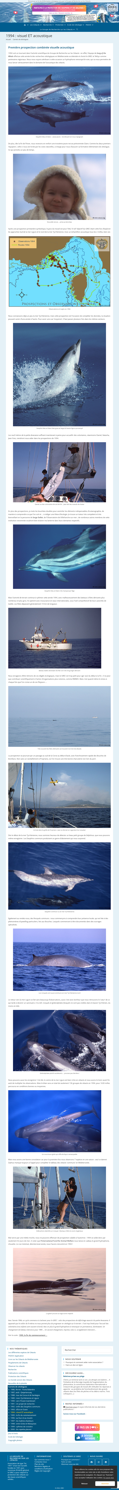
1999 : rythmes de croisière (22, 1426)
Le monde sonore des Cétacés (20, 1380)
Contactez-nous (41, 1462)
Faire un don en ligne (74, 1365)
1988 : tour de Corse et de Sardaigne (25, 1395)
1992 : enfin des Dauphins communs (25, 1406)
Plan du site (39, 1464)
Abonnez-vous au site (69, 1464)
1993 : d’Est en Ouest (19, 1409)
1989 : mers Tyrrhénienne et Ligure (25, 1398)
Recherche (12, 1369)
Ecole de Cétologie (15, 1437)
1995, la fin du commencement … (33, 1335)
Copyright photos (15, 1440)
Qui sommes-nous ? (42, 1459)
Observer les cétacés (16, 1366)
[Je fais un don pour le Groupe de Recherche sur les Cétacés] (87, 1427)
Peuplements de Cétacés (18, 1362)
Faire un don (66, 1462)
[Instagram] (98, 1462)
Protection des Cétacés (17, 1376)
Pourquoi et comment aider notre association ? (84, 1362)
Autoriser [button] (105, 1484)
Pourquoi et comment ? (70, 1459)
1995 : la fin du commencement (23, 1415)
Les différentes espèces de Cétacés (22, 1352)
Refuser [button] (84, 1484)
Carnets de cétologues (20, 39)
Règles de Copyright (42, 1471)
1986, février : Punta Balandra (23, 1389)
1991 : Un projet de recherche (23, 1404)
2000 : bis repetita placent (21, 1429)
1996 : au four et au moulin (22, 1418)
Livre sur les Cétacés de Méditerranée (23, 1359)
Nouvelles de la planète (17, 1383)
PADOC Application (16, 1356)
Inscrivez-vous (71, 1407)
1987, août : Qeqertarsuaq (21, 1392)
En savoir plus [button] (108, 1478)
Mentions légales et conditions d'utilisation (44, 1467)
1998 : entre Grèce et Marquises (23, 1423)
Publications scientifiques (18, 1373)
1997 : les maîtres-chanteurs (22, 1421)
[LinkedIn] (105, 1462)
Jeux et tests (13, 1433)
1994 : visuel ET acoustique (22, 1412)
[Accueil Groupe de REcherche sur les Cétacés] (27, 25)
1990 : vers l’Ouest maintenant (23, 1401)
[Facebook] (91, 1462)
